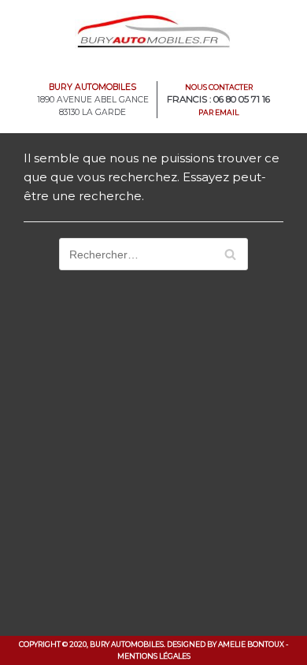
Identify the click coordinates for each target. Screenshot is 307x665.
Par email (218, 112)
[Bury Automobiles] (153, 30)
